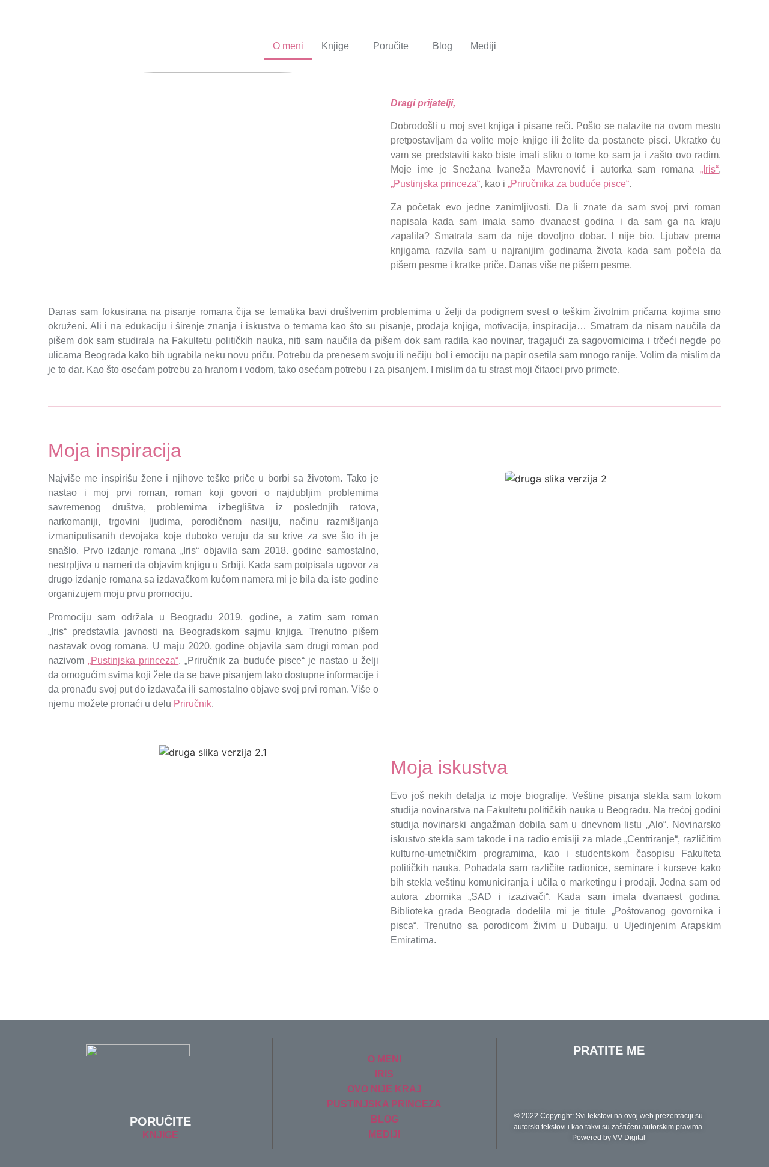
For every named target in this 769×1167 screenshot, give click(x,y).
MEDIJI (384, 1134)
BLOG (384, 1119)
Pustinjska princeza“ (437, 184)
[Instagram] (658, 1083)
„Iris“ (709, 169)
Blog (442, 46)
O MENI (384, 1059)
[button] (338, 46)
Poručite (391, 46)
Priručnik (192, 704)
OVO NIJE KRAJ (384, 1089)
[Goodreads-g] (559, 1083)
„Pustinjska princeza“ (133, 660)
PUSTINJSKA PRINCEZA (384, 1104)
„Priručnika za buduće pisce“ (568, 184)
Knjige (335, 46)
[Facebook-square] (625, 1083)
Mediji (483, 46)
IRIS (384, 1074)
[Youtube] (592, 1083)
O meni (288, 46)
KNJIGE (160, 1135)
